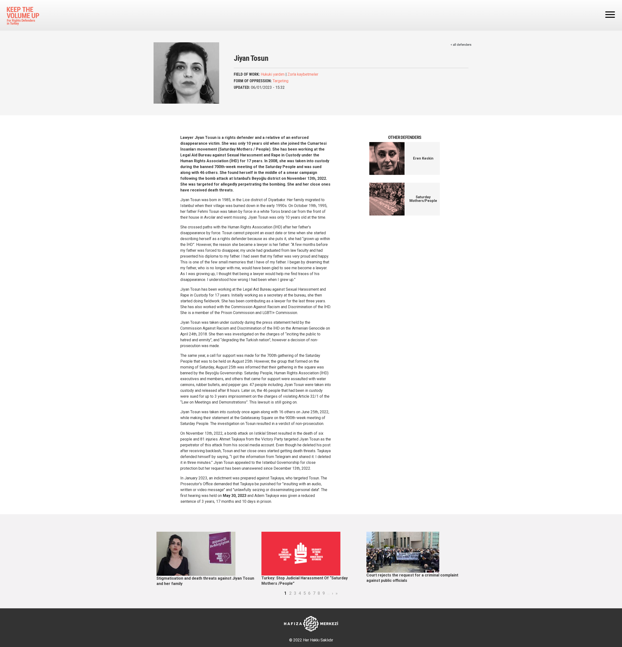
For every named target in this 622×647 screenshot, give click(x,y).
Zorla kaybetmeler (302, 74)
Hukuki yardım (273, 74)
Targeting (280, 81)
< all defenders (460, 44)
